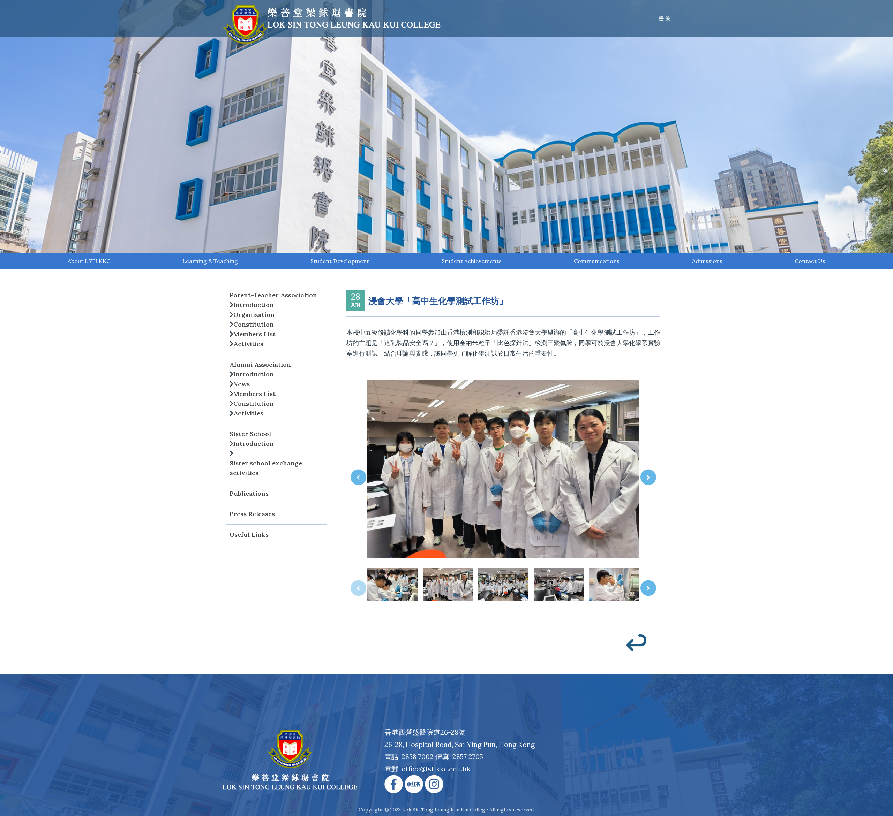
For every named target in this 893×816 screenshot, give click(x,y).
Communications (597, 261)
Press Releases (252, 514)
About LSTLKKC (89, 261)
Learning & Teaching (210, 261)
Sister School (250, 434)
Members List (254, 334)
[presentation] (358, 477)
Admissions (707, 261)
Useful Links (249, 535)
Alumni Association (260, 364)
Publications (249, 493)
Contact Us (810, 261)
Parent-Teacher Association (273, 295)
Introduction (253, 305)
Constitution (253, 324)
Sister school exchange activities (266, 468)
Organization (254, 315)
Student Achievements (472, 261)
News (241, 384)
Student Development (339, 261)
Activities (248, 344)
